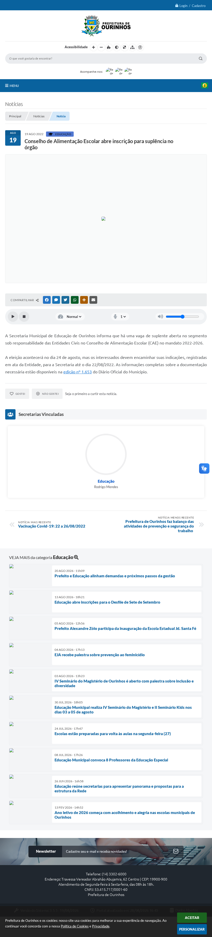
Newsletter (46, 851)
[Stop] (24, 316)
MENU (14, 85)
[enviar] (176, 851)
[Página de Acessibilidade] (140, 47)
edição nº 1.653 (77, 371)
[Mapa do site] (132, 47)
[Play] (13, 316)
